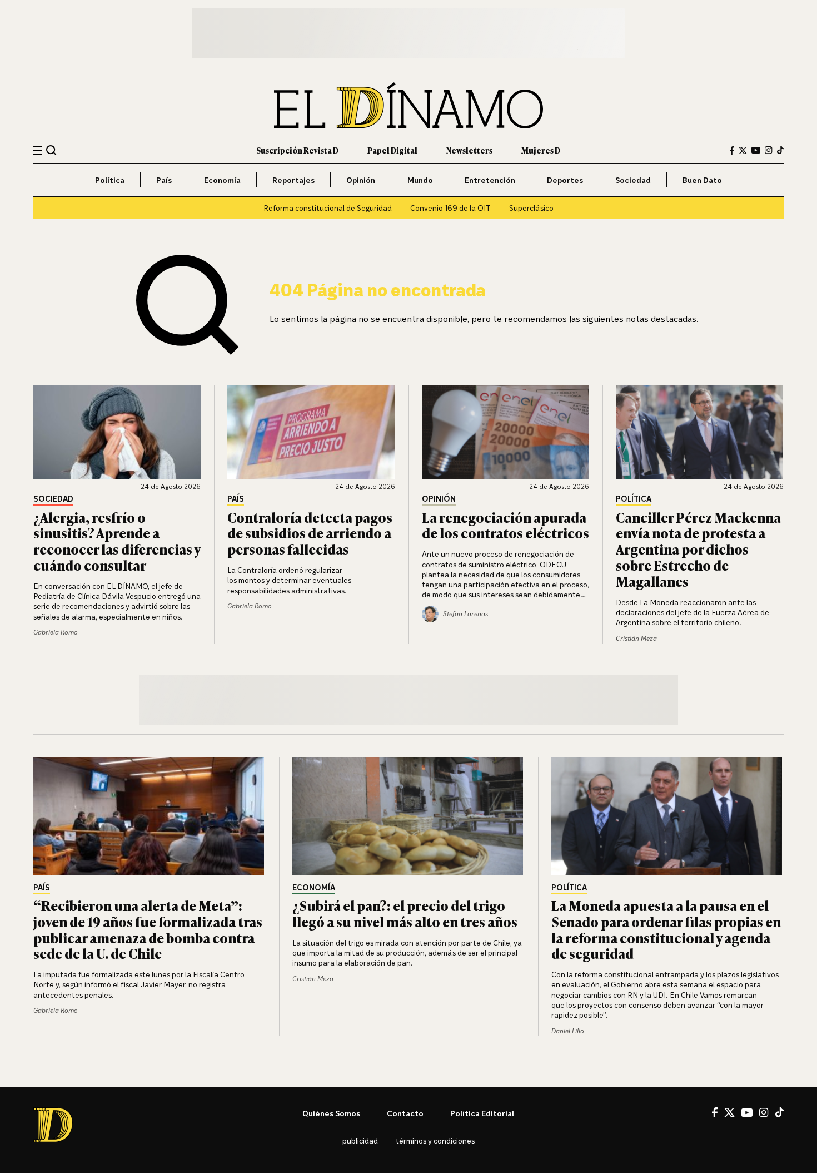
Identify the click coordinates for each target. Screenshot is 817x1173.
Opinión (360, 180)
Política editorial (482, 1113)
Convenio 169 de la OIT (450, 207)
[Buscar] (51, 150)
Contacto (405, 1113)
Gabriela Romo (55, 632)
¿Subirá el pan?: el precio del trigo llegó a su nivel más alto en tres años (404, 913)
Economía (222, 180)
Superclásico (531, 207)
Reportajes (293, 180)
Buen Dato (702, 180)
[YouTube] (755, 150)
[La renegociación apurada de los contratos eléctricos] (506, 432)
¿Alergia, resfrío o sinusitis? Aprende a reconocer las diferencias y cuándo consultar (116, 541)
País (164, 180)
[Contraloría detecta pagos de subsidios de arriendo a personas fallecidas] (311, 432)
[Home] (408, 105)
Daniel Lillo (567, 1031)
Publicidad (360, 1140)
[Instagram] (769, 150)
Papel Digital (392, 150)
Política (109, 180)
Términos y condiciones (435, 1140)
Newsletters (469, 150)
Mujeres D (540, 150)
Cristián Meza (636, 638)
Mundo (420, 180)
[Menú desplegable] (37, 150)
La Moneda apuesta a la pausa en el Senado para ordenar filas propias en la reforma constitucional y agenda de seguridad (666, 929)
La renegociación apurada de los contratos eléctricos (505, 525)
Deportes (565, 180)
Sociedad (633, 180)
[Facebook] (732, 150)
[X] (729, 1112)
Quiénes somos (331, 1113)
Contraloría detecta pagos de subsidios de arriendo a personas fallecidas (309, 533)
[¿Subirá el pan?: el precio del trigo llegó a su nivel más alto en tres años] (408, 816)
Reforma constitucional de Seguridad (327, 207)
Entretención (490, 180)
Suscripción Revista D (297, 150)
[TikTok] (780, 150)
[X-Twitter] (743, 150)
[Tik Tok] (779, 1112)
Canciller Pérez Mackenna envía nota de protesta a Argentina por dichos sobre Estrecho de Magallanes (698, 549)
